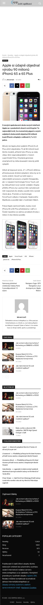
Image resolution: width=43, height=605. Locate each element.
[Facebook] (12, 85)
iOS (26, 256)
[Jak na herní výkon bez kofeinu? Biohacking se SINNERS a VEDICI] (8, 346)
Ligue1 (4, 447)
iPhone (31, 256)
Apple (10, 256)
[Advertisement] (21, 29)
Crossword (6, 454)
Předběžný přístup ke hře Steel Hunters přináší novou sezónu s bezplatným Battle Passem (20, 462)
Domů (4, 55)
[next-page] (7, 376)
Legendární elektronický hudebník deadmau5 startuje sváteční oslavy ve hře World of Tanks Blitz (20, 471)
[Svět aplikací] (21, 2)
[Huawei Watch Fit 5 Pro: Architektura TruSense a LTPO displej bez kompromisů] (8, 357)
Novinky (10, 55)
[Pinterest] (22, 85)
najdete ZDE (32, 576)
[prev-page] (3, 376)
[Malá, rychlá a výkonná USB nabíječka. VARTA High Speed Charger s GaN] (8, 431)
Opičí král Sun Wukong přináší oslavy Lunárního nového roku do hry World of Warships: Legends (21, 480)
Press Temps (6, 478)
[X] (17, 85)
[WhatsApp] (27, 85)
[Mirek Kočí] (3, 80)
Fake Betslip (6, 469)
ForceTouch (18, 256)
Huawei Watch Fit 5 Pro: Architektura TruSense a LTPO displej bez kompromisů (26, 356)
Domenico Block (8, 460)
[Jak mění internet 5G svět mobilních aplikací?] (8, 369)
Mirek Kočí (10, 80)
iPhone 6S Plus (16, 259)
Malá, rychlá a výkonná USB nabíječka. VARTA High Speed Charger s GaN (26, 430)
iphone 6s (6, 259)
